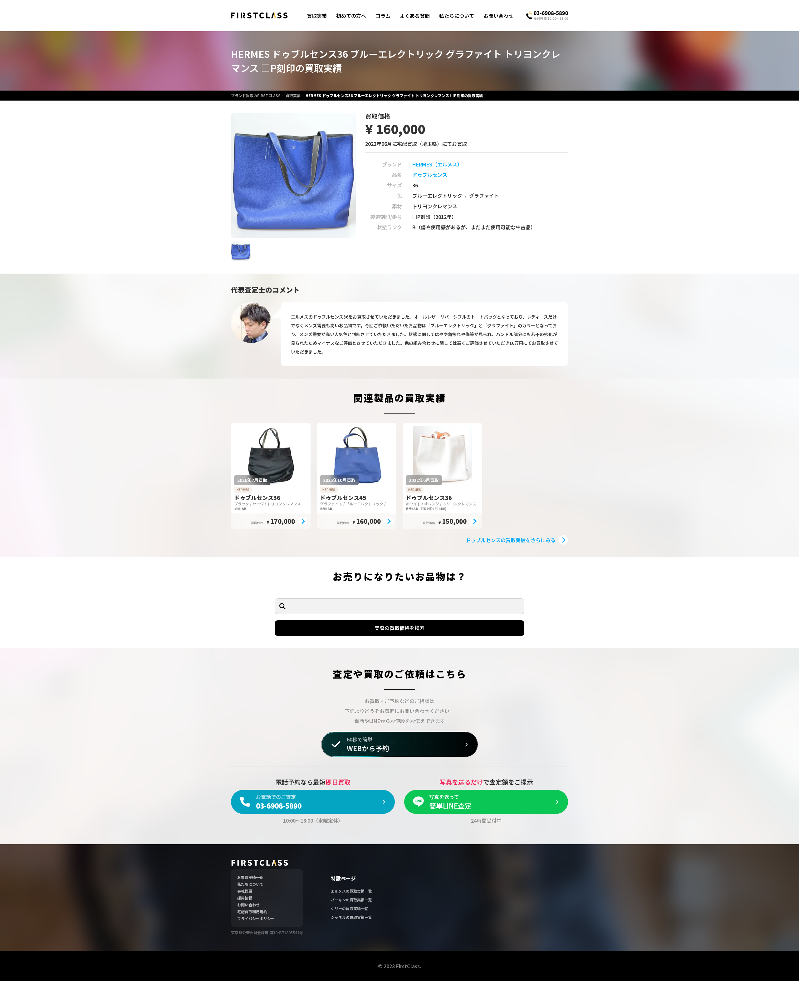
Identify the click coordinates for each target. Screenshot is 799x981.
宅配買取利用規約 (252, 911)
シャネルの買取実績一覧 (351, 917)
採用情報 (244, 897)
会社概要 (244, 891)
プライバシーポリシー (256, 918)
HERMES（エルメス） (437, 164)
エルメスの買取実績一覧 (351, 891)
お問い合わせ (498, 15)
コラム (382, 15)
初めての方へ (351, 15)
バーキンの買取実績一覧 (351, 899)
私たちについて (456, 15)
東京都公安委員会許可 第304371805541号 (267, 932)
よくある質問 (415, 15)
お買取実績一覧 (250, 877)
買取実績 (317, 15)
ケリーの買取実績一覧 (349, 908)
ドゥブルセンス (429, 174)
